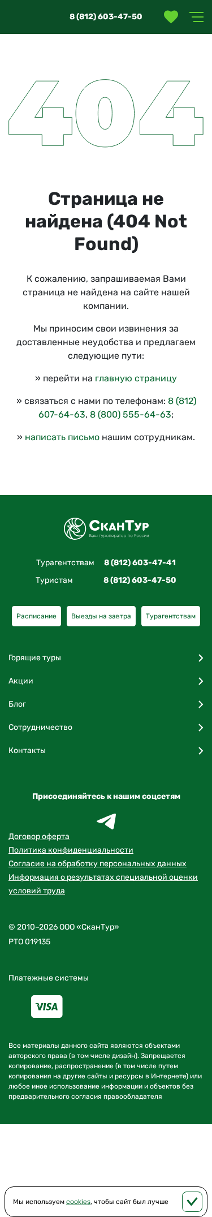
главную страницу (136, 378)
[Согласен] (192, 1202)
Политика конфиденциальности (70, 850)
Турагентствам (171, 616)
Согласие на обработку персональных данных (97, 863)
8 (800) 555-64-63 (130, 414)
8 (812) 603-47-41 (140, 562)
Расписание (36, 616)
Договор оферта (39, 836)
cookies (78, 1202)
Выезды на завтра (101, 616)
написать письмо (62, 437)
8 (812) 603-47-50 (106, 16)
